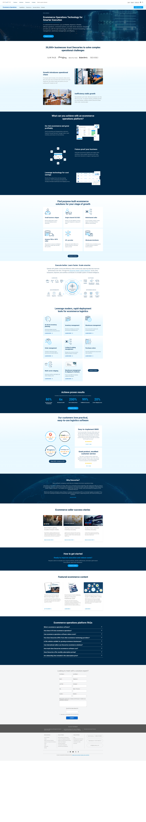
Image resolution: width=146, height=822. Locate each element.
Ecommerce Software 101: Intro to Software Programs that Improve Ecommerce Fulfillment (72, 730)
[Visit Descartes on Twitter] (75, 751)
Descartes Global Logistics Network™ (80, 270)
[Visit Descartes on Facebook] (78, 751)
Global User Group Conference (49, 740)
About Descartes (46, 737)
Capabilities (21, 7)
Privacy (45, 743)
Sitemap (45, 747)
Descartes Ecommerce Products (90, 729)
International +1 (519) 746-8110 (95, 740)
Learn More (48, 333)
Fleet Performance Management (63, 746)
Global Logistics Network (42, 2)
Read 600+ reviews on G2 (57, 461)
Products (43, 7)
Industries (21, 2)
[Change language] (140, 2)
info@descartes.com (95, 745)
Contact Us (137, 2)
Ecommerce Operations (9, 7)
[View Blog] (67, 751)
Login (129, 2)
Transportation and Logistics (77, 740)
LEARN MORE (67, 608)
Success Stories (36, 7)
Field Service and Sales (76, 741)
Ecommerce (75, 743)
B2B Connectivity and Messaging (63, 737)
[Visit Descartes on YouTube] (73, 751)
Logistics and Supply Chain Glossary (50, 741)
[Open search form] (142, 2)
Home (44, 13)
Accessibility (46, 746)
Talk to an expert (138, 7)
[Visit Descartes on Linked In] (70, 751)
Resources (27, 2)
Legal (45, 744)
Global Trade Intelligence (62, 741)
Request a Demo (48, 36)
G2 (90, 444)
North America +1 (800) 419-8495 (95, 736)
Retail (74, 737)
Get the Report (47, 608)
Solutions (15, 2)
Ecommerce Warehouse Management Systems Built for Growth (52, 730)
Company (33, 2)
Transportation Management (62, 744)
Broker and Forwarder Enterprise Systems (64, 740)
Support (132, 2)
